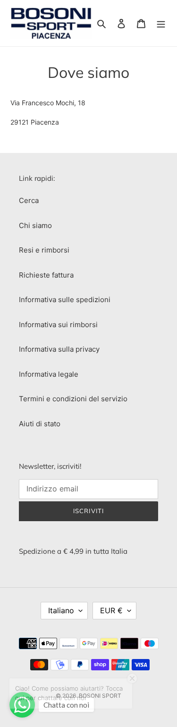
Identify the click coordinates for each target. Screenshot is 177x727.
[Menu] (161, 23)
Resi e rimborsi (44, 249)
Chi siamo (35, 225)
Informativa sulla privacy (59, 349)
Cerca (29, 200)
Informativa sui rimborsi (58, 324)
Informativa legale (48, 374)
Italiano (61, 610)
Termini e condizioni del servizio (73, 398)
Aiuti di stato (39, 423)
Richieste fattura (46, 275)
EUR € (111, 610)
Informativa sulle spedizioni (64, 299)
